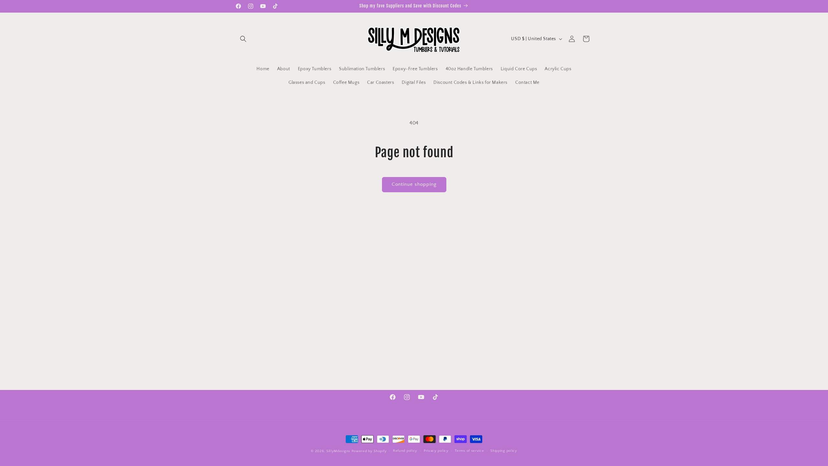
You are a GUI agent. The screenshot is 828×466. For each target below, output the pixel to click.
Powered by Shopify (369, 451)
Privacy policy (436, 451)
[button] (243, 39)
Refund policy (405, 451)
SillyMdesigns (338, 451)
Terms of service (469, 451)
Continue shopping (414, 184)
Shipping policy (503, 451)
